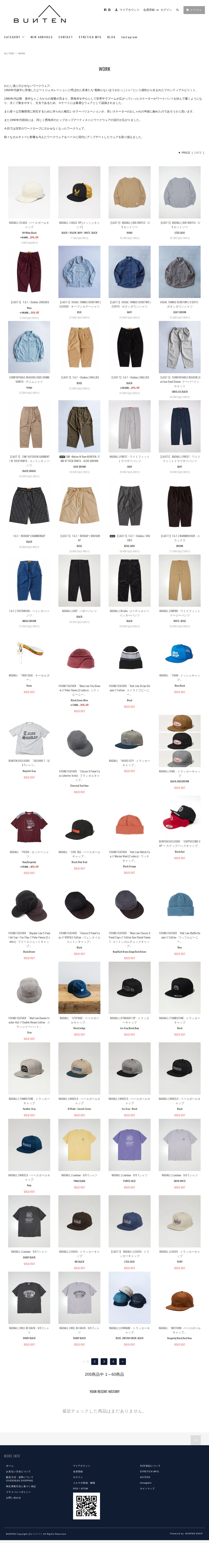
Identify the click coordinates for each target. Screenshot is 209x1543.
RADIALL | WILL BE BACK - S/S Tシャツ (29, 1330)
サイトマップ (147, 1488)
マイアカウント (130, 9)
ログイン (166, 9)
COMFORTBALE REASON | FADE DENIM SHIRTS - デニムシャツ (29, 379)
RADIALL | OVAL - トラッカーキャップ (179, 773)
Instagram (129, 37)
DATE (198, 152)
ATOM (84, 1488)
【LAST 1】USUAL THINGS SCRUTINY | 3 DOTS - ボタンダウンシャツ (129, 304)
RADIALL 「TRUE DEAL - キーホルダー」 (29, 677)
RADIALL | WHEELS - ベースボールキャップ (79, 1100)
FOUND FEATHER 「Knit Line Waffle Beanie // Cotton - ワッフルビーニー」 (179, 937)
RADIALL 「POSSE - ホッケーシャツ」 (29, 854)
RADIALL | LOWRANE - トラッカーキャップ (129, 1330)
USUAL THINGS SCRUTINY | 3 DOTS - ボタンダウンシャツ (179, 304)
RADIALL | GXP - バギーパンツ (79, 611)
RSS (75, 1488)
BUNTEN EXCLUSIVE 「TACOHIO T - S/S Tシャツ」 (29, 762)
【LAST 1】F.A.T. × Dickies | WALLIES (79, 377)
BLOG (111, 37)
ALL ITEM (9, 53)
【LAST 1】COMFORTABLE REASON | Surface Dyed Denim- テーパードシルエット (179, 381)
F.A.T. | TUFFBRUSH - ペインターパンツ (29, 613)
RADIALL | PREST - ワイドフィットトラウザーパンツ (130, 458)
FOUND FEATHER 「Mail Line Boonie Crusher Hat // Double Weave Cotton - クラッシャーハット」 (29, 1022)
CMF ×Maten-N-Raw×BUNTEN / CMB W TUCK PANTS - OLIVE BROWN (80, 458)
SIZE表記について (150, 1466)
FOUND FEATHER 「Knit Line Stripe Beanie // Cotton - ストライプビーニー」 (129, 690)
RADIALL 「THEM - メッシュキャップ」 (179, 677)
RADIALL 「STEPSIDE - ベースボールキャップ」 (79, 1020)
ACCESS (145, 1477)
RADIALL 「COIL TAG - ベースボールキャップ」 (79, 854)
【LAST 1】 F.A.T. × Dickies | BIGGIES (29, 302)
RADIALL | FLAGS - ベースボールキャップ (29, 224)
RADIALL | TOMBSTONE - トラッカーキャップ (179, 1020)
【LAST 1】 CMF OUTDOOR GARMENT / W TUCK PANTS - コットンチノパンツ (29, 460)
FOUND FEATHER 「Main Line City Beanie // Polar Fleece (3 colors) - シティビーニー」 (79, 690)
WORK (21, 53)
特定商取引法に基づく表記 (21, 1486)
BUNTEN (38, 1534)
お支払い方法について (18, 1471)
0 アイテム (196, 10)
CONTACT (66, 37)
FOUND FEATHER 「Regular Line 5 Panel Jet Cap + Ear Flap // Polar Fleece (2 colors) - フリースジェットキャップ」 (29, 939)
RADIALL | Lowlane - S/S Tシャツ (79, 1175)
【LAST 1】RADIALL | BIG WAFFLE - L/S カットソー (129, 224)
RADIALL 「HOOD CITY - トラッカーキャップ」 (129, 762)
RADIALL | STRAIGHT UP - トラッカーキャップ (129, 1020)
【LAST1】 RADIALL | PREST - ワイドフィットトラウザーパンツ (179, 458)
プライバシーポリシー (18, 1492)
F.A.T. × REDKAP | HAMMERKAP (29, 536)
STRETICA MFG (90, 37)
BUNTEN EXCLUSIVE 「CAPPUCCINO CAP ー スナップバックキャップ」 (179, 843)
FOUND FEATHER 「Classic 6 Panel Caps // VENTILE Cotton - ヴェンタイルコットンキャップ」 (79, 937)
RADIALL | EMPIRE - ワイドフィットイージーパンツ (179, 613)
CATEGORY (12, 37)
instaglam (145, 1483)
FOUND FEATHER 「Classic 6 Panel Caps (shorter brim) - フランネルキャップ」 (79, 775)
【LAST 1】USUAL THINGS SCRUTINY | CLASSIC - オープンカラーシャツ (79, 304)
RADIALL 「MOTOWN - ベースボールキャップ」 (180, 1330)
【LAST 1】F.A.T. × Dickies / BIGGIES (133, 538)
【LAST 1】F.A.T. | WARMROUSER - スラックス (179, 538)
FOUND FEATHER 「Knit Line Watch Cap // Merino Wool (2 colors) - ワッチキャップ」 (129, 856)
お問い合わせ (13, 1497)
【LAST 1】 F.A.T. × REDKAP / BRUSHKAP (79, 538)
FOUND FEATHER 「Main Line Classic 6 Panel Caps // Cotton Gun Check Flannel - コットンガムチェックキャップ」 (129, 939)
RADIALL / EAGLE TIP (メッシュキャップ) (79, 224)
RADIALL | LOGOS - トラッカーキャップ (79, 1253)
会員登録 (149, 9)
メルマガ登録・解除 (84, 1483)
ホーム (9, 1466)
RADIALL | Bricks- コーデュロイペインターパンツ (129, 613)
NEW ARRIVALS (42, 37)
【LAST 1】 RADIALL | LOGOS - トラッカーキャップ (129, 1253)
